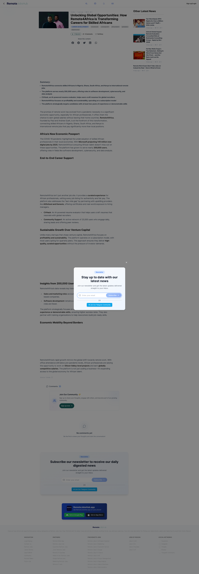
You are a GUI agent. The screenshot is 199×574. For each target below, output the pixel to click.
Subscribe (112, 295)
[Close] (126, 262)
